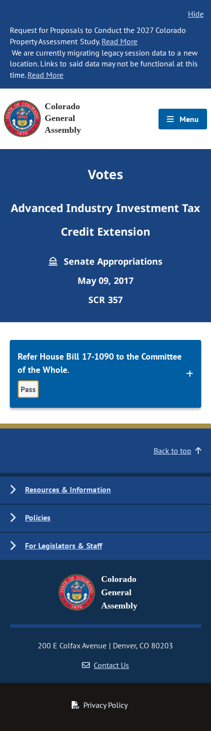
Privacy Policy (105, 705)
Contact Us (111, 665)
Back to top (172, 451)
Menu (188, 119)
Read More (119, 41)
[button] (105, 490)
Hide (196, 14)
